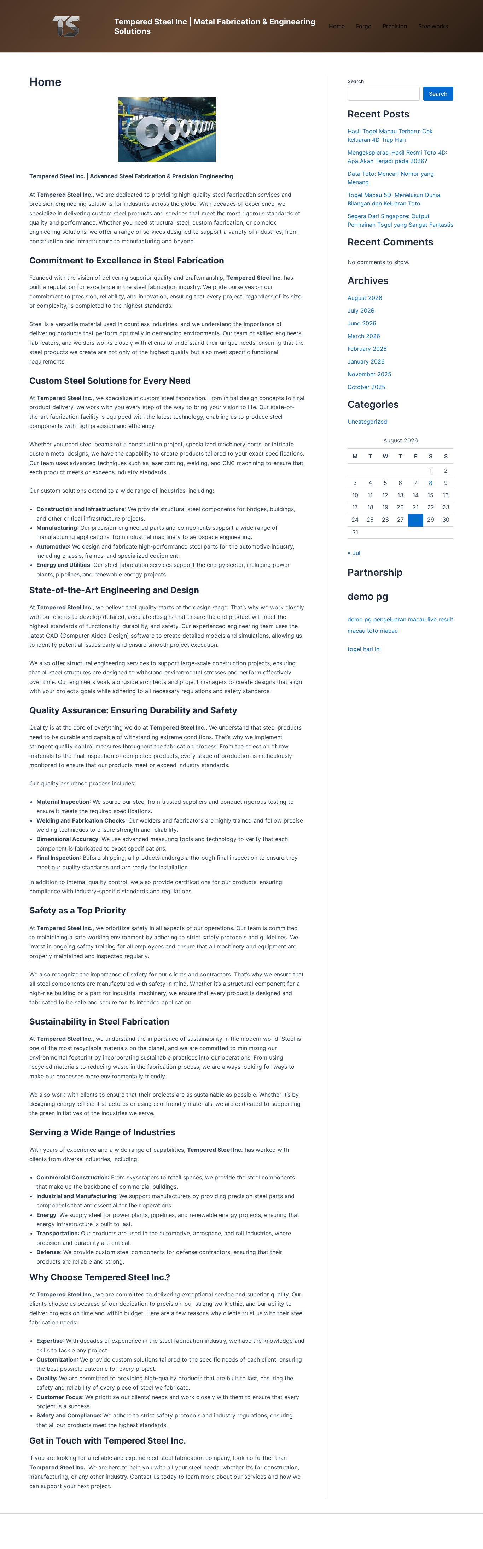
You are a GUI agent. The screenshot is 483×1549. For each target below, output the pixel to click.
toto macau (382, 630)
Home (337, 26)
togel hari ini (364, 648)
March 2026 (364, 336)
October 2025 (366, 386)
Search (356, 81)
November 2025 (369, 374)
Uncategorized (367, 421)
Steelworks (433, 26)
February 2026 (367, 348)
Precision (395, 26)
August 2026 (365, 297)
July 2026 (361, 310)
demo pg (360, 619)
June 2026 (362, 323)
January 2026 (366, 361)
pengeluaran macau (399, 619)
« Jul (354, 552)
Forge (363, 26)
